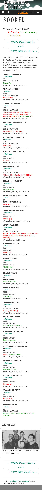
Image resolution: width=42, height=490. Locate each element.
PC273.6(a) (7, 83)
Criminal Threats (32, 233)
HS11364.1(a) (17, 325)
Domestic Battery (14, 355)
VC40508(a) (7, 325)
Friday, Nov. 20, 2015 (23, 51)
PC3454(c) (7, 204)
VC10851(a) (27, 175)
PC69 (17, 114)
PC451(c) (6, 236)
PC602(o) (6, 369)
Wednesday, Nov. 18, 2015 (21, 43)
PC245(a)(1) (19, 131)
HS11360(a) (7, 384)
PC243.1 (6, 233)
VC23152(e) (7, 296)
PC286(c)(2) (23, 236)
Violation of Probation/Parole (13, 112)
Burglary (6, 311)
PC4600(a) (13, 233)
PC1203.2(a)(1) (8, 131)
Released (8, 76)
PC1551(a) (7, 146)
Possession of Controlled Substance (15, 413)
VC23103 (6, 415)
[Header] (21, 5)
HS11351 (6, 160)
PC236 (5, 355)
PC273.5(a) (7, 252)
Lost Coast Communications (19, 481)
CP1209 (13, 369)
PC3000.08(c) (8, 97)
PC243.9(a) (22, 233)
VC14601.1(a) (8, 267)
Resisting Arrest (8, 189)
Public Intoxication (26, 116)
